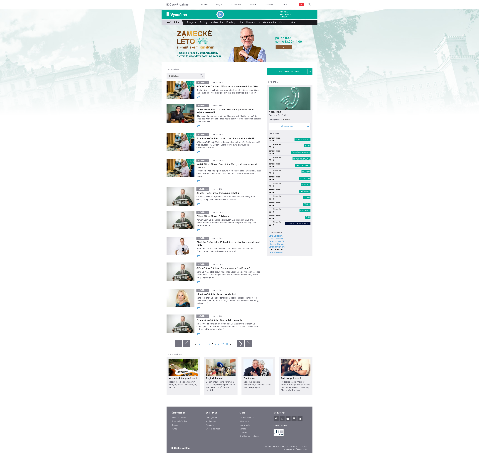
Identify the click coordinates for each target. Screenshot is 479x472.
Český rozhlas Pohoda (298, 224)
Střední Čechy (302, 139)
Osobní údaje (278, 446)
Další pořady (175, 354)
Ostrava (305, 185)
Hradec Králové (301, 159)
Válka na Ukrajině (179, 417)
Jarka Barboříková (277, 247)
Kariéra (243, 429)
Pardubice (305, 191)
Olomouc (305, 178)
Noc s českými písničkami (183, 378)
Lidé (241, 22)
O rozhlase (268, 4)
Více (294, 22)
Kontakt (283, 22)
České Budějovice (301, 152)
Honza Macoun (276, 252)
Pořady (203, 22)
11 (227, 344)
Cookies (267, 446)
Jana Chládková (276, 236)
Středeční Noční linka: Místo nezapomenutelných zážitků (227, 86)
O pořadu (273, 82)
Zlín (308, 217)
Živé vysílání (211, 417)
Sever (307, 204)
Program (219, 4)
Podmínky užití (293, 446)
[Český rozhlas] (177, 4)
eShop (175, 429)
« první (178, 343)
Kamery (283, 17)
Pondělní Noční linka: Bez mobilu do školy (219, 320)
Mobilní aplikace (213, 429)
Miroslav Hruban (276, 244)
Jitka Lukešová (276, 238)
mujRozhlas (236, 4)
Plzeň (307, 198)
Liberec (306, 172)
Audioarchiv (285, 14)
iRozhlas (204, 4)
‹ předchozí (186, 343)
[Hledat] (309, 4)
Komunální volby (179, 421)
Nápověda (244, 421)
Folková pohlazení (291, 378)
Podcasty (210, 425)
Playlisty (231, 22)
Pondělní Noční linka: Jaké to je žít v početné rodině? (225, 138)
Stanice (252, 4)
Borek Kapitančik (277, 241)
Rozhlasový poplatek (249, 436)
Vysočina (305, 211)
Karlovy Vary (303, 165)
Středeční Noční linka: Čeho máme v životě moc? (223, 268)
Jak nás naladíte (267, 22)
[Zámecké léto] (239, 43)
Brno (307, 146)
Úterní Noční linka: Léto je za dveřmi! (216, 294)
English (304, 446)
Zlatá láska (249, 378)
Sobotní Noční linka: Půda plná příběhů (217, 193)
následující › (240, 343)
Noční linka (275, 111)
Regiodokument (214, 378)
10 (222, 344)
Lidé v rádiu (245, 425)
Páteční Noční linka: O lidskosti (213, 216)
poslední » (248, 343)
